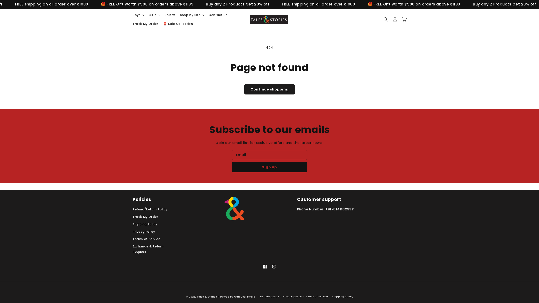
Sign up (269, 167)
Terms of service (317, 296)
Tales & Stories (207, 296)
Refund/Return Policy (150, 209)
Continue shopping (270, 89)
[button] (138, 15)
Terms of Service (146, 239)
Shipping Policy (145, 224)
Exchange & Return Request (148, 249)
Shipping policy (342, 296)
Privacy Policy (144, 232)
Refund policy (269, 296)
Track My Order (145, 217)
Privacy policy (292, 296)
